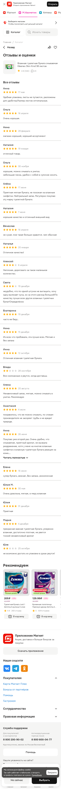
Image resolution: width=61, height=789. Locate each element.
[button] (30, 23)
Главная (7, 42)
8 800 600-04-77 (41, 739)
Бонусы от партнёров (15, 689)
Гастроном (9, 700)
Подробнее (37, 775)
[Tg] (15, 668)
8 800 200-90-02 (13, 739)
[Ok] (24, 668)
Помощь (8, 695)
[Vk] (7, 668)
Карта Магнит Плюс (15, 683)
